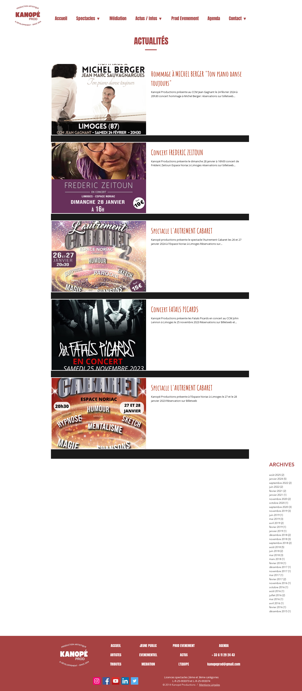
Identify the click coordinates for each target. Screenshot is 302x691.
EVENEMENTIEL (148, 655)
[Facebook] (106, 681)
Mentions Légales (209, 684)
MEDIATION (148, 664)
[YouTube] (115, 681)
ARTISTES (115, 655)
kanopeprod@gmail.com (223, 664)
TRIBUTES (115, 664)
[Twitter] (134, 681)
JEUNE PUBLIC (148, 645)
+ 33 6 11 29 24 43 (224, 655)
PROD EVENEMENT (184, 645)
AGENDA (224, 645)
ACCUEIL (116, 645)
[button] (88, 18)
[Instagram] (96, 681)
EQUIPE (184, 664)
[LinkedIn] (125, 681)
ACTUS (184, 655)
